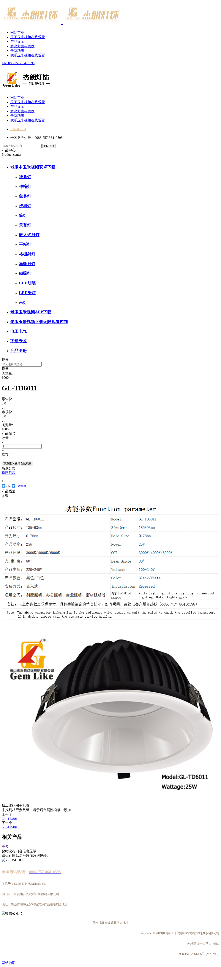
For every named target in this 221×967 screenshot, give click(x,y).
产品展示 (17, 41)
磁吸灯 (25, 273)
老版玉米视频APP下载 (30, 312)
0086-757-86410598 (20, 63)
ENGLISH (18, 129)
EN (4, 63)
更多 (5, 846)
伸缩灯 (25, 186)
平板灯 (25, 244)
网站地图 (9, 963)
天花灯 (25, 225)
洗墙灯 (25, 205)
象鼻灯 (25, 196)
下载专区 (18, 341)
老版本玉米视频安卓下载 (33, 167)
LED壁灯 (27, 292)
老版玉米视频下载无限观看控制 (39, 321)
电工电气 (18, 331)
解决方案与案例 (22, 46)
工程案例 (21, 486)
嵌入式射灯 (29, 235)
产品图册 (18, 350)
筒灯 (23, 215)
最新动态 (17, 50)
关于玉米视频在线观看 (27, 37)
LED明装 (27, 283)
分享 (8, 486)
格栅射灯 (27, 254)
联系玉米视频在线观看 (27, 55)
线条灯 (25, 176)
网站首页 (17, 32)
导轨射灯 (27, 264)
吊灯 (23, 302)
